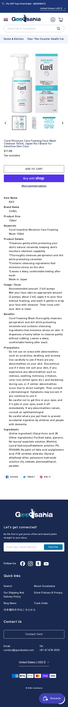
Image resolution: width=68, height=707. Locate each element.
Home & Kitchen (14, 38)
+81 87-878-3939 (49, 650)
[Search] (58, 28)
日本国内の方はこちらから (20, 609)
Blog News (10, 603)
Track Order (41, 603)
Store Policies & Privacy (48, 592)
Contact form (34, 634)
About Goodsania (44, 586)
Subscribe (53, 547)
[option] (19, 123)
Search (8, 586)
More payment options (34, 186)
